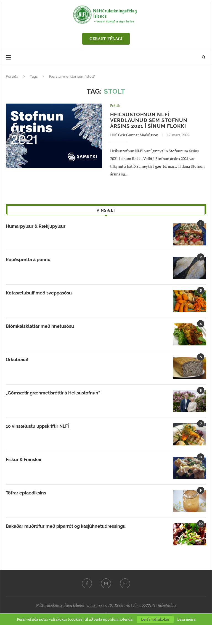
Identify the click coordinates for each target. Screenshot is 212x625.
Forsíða (12, 76)
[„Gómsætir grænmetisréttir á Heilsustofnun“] (189, 401)
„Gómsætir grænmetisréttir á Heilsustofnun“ (53, 393)
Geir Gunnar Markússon (138, 134)
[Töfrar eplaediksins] (189, 501)
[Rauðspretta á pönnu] (189, 268)
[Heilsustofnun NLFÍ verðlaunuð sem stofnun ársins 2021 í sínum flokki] (54, 136)
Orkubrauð (17, 359)
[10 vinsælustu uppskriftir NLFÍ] (189, 434)
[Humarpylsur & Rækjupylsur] (189, 234)
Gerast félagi (106, 38)
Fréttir (115, 106)
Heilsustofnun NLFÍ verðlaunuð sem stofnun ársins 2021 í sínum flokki (148, 120)
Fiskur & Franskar (24, 459)
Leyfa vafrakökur (155, 619)
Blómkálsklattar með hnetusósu (40, 326)
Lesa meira (186, 619)
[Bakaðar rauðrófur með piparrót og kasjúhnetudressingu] (189, 534)
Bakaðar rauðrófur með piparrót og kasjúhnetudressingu (66, 526)
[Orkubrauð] (189, 368)
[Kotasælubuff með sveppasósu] (189, 301)
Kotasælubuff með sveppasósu (39, 293)
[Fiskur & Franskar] (189, 468)
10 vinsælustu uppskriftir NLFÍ (37, 426)
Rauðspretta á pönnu (28, 259)
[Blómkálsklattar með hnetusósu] (189, 334)
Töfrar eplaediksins (26, 493)
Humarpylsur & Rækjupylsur (35, 226)
